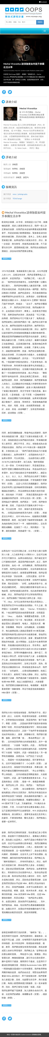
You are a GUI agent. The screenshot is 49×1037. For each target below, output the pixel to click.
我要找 (40, 22)
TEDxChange (17, 199)
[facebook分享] (4, 92)
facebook (44, 2)
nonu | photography (20, 194)
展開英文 (6, 258)
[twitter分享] (10, 92)
